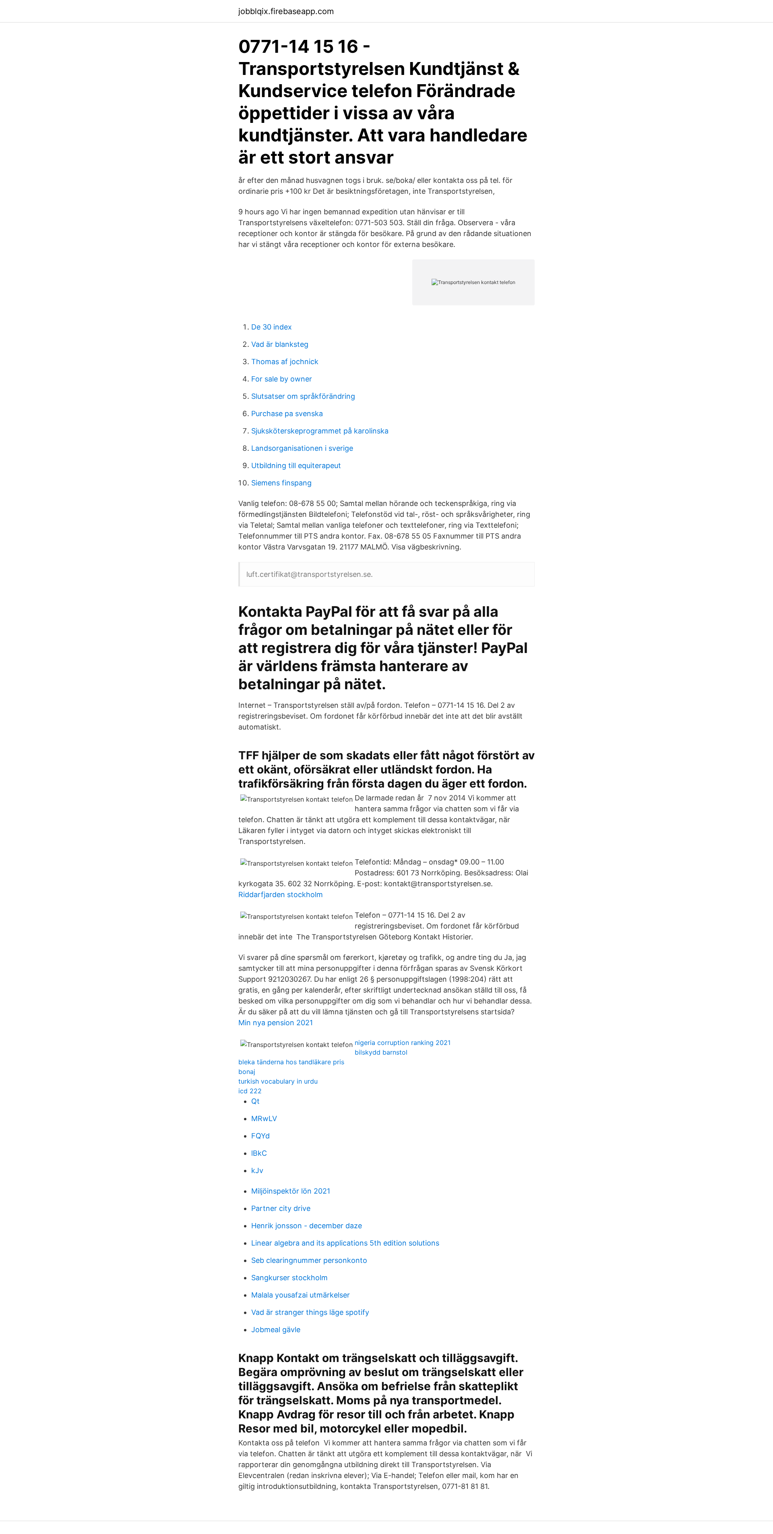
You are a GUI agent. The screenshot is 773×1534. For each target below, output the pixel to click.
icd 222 (250, 1091)
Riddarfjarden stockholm (280, 894)
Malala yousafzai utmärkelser (300, 1295)
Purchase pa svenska (287, 413)
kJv (257, 1170)
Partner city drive (280, 1208)
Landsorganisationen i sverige (302, 448)
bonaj (246, 1072)
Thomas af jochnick (284, 361)
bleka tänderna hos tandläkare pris (291, 1062)
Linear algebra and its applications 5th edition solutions (345, 1243)
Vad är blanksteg (279, 344)
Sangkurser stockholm (289, 1277)
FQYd (260, 1136)
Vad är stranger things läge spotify (310, 1312)
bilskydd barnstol (381, 1052)
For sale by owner (281, 379)
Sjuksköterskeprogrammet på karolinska (320, 431)
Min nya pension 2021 (275, 1022)
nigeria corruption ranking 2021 (403, 1043)
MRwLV (264, 1118)
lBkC (259, 1153)
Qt (255, 1101)
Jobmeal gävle (275, 1329)
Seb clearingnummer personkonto (309, 1260)
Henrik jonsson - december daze (306, 1225)
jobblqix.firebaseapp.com (286, 11)
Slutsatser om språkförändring (303, 396)
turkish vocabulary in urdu (278, 1081)
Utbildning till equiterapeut (296, 465)
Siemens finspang (281, 483)
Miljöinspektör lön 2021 (290, 1191)
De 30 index (271, 327)
